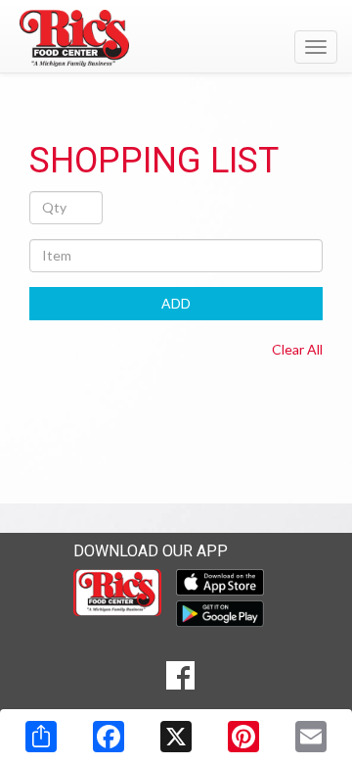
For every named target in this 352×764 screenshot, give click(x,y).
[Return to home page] (176, 38)
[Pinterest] (243, 736)
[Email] (310, 736)
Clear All (297, 349)
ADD (176, 303)
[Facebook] (108, 736)
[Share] (41, 736)
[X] (176, 736)
